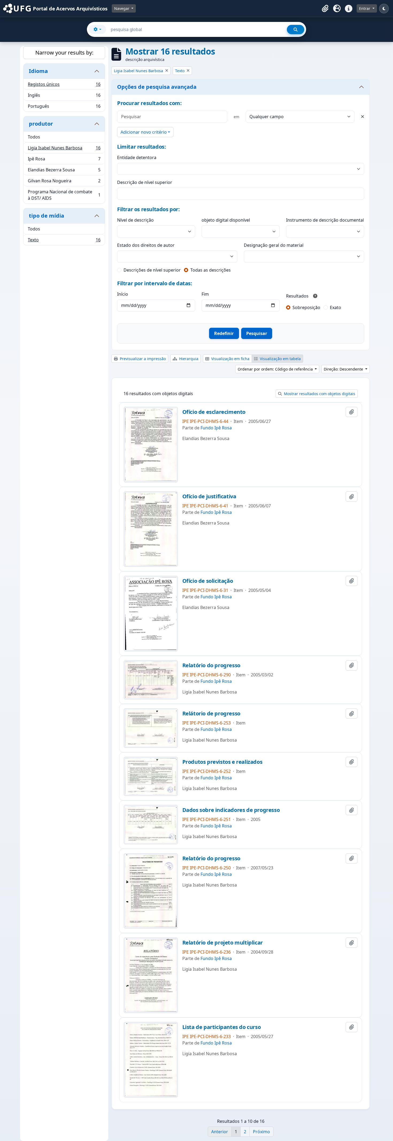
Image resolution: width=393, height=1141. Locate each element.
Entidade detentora (136, 157)
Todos (34, 137)
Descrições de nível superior (152, 270)
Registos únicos (64, 85)
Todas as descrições (210, 270)
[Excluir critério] (362, 116)
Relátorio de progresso (211, 713)
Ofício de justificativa (209, 496)
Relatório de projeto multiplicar (222, 942)
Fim (205, 294)
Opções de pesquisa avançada (156, 86)
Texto (64, 241)
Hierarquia (188, 358)
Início (122, 294)
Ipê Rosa (64, 160)
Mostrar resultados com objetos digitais (319, 393)
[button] (325, 8)
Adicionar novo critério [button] (144, 132)
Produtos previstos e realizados (222, 762)
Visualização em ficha (229, 358)
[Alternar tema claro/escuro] (384, 8)
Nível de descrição (135, 220)
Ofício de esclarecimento (213, 412)
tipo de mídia (46, 215)
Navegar (122, 8)
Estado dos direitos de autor (146, 245)
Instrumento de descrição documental (325, 220)
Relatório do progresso (211, 665)
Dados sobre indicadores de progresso (231, 810)
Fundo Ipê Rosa (216, 428)
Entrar (365, 8)
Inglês (64, 96)
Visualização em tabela (280, 358)
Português (64, 107)
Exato (335, 307)
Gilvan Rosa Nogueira (64, 182)
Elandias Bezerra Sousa (64, 171)
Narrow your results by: (64, 52)
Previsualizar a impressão (142, 358)
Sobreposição (306, 307)
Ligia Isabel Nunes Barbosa (64, 149)
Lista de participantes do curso (221, 1027)
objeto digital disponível (226, 220)
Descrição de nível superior (144, 182)
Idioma (38, 71)
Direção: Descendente (344, 369)
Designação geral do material (273, 245)
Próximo (261, 1132)
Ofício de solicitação (207, 581)
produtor (41, 123)
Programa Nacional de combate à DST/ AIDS (64, 195)
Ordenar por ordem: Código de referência (276, 369)
